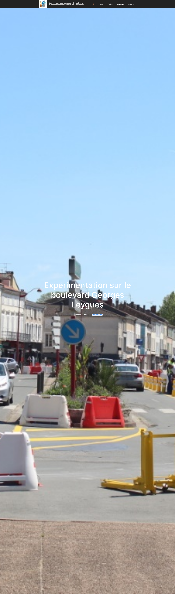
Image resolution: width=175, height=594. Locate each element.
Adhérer (131, 4)
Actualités (120, 4)
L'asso (101, 4)
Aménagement (97, 315)
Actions (110, 4)
